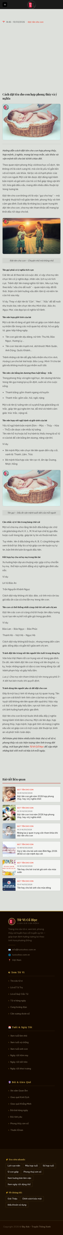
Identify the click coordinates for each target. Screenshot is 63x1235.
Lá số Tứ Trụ (16, 987)
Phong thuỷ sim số (32, 1172)
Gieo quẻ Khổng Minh (20, 1103)
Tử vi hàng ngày (18, 1000)
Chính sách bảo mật (32, 1198)
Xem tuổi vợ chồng (19, 1042)
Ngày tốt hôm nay (19, 1055)
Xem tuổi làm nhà (18, 1035)
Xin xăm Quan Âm (19, 1090)
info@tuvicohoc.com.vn (24, 949)
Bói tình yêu (16, 1117)
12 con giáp (13, 1172)
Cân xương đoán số (20, 1013)
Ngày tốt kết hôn (18, 1062)
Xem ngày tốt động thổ (19, 1184)
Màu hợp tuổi (31, 1165)
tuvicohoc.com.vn (21, 954)
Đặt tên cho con (35, 22)
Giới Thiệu (12, 1198)
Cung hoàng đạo (18, 1007)
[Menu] (5, 4)
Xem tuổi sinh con (19, 1049)
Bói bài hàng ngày (19, 1110)
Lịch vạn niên (14, 1165)
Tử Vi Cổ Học (36, 746)
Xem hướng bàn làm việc (19, 1178)
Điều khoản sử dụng (17, 1205)
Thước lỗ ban (16, 1130)
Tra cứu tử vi (16, 980)
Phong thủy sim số (19, 1123)
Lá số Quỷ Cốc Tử (19, 994)
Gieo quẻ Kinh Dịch (19, 1097)
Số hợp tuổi (48, 1165)
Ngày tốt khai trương (20, 1068)
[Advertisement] (31, 58)
